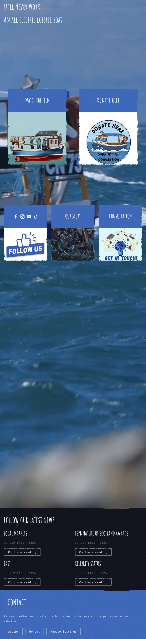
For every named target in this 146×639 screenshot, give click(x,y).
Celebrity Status (88, 563)
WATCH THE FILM (37, 100)
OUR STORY (73, 216)
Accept (13, 631)
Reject (34, 631)
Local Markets (15, 533)
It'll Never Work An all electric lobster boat (33, 13)
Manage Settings (63, 631)
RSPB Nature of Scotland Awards (101, 533)
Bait (7, 563)
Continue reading (22, 552)
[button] (140, 13)
